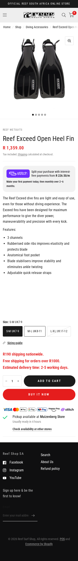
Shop (18, 27)
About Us (47, 462)
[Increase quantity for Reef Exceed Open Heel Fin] (18, 381)
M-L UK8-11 (35, 331)
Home (7, 27)
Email (6, 507)
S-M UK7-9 (12, 331)
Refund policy (50, 469)
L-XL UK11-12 (58, 331)
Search (45, 455)
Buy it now (38, 394)
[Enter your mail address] (33, 515)
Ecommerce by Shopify (39, 544)
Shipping (22, 154)
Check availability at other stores (32, 429)
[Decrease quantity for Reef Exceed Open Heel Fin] (6, 381)
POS (62, 539)
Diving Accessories (37, 27)
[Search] (63, 15)
